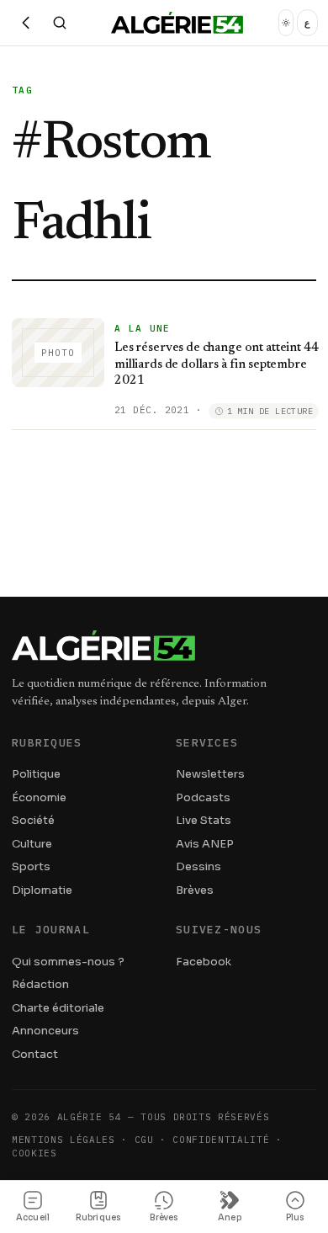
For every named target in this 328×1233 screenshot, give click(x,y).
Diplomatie (42, 890)
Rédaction (40, 984)
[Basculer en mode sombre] (286, 22)
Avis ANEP (205, 844)
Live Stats (203, 820)
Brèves (195, 890)
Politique (36, 774)
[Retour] (26, 23)
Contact (35, 1054)
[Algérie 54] (177, 23)
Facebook (203, 961)
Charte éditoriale (58, 1008)
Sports (31, 866)
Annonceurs (45, 1030)
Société (33, 820)
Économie (39, 797)
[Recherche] (60, 23)
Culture (32, 844)
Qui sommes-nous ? (68, 961)
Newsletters (210, 774)
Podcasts (203, 797)
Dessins (198, 866)
